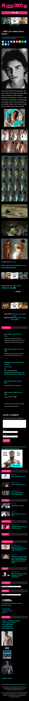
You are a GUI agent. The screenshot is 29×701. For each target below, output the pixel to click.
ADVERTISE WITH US (16, 684)
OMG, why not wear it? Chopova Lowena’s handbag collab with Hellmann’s (19, 548)
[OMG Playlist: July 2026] (5, 507)
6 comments (13, 38)
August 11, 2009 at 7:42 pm (14, 381)
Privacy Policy (6, 609)
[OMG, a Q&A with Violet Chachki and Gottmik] (5, 494)
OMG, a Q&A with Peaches (18, 484)
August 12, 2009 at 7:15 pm (14, 334)
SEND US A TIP (24, 684)
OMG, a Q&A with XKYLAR (18, 476)
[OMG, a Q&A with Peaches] (5, 486)
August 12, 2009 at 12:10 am (15, 349)
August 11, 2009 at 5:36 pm (13, 403)
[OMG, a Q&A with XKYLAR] (5, 477)
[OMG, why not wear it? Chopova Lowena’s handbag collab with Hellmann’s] (5, 548)
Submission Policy (7, 610)
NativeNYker (7, 362)
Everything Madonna (7, 628)
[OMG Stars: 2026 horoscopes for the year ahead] (5, 528)
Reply (5, 336)
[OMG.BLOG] (14, 5)
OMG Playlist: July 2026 (17, 505)
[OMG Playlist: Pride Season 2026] (5, 515)
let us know (9, 695)
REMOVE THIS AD (14, 25)
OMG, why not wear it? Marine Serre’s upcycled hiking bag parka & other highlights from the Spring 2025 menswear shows (19, 559)
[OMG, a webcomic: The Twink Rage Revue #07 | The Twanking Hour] (5, 575)
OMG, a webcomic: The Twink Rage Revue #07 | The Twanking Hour (19, 575)
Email (4, 434)
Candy (8, 38)
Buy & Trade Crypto (7, 626)
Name (4, 430)
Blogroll (4, 612)
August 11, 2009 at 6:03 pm (15, 392)
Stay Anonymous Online (8, 622)
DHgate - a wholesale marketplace (11, 620)
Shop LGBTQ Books (7, 624)
